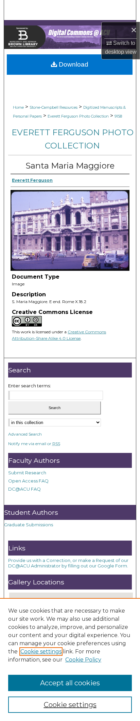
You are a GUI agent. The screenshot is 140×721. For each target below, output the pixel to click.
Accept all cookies (70, 683)
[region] (70, 659)
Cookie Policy (83, 659)
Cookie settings (41, 651)
